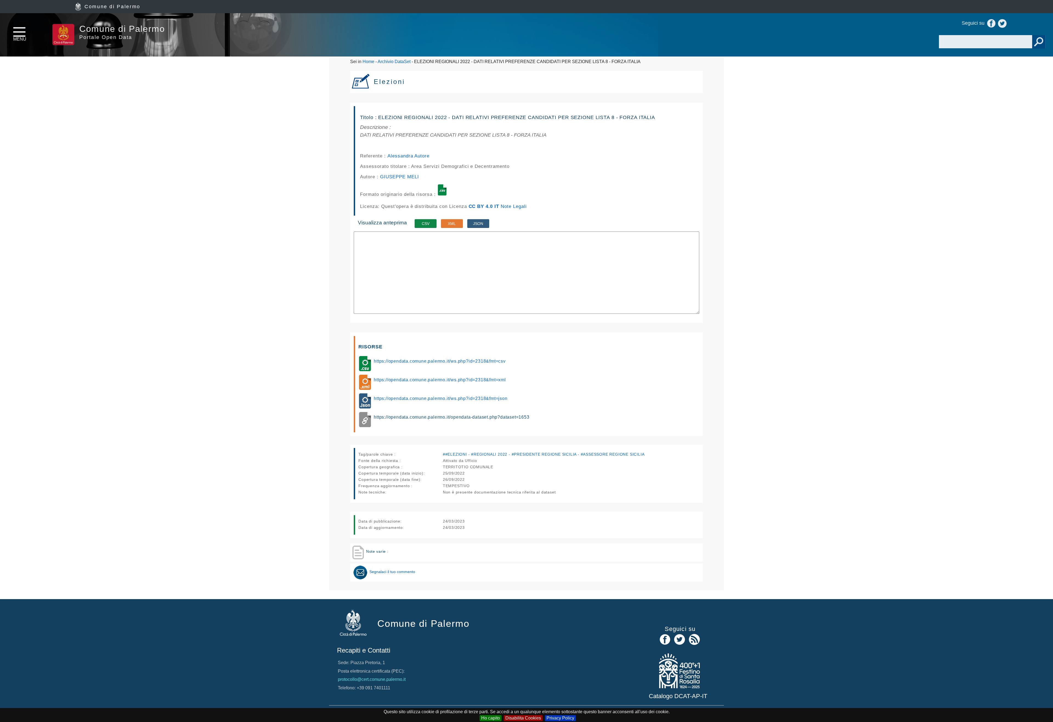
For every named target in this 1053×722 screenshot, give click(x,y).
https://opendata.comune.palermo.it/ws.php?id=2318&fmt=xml (440, 379)
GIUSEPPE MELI (399, 176)
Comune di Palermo (112, 6)
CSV (425, 223)
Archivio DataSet (394, 61)
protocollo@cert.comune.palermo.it (372, 679)
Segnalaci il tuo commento (392, 571)
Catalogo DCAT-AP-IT (678, 696)
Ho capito (490, 718)
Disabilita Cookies (523, 718)
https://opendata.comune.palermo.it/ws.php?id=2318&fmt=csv (440, 361)
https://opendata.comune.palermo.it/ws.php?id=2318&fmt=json (440, 398)
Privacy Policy (560, 718)
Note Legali (514, 206)
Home (368, 61)
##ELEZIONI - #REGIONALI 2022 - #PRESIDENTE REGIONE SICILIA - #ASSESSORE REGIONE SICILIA (544, 454)
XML (452, 223)
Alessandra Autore (408, 156)
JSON (478, 223)
